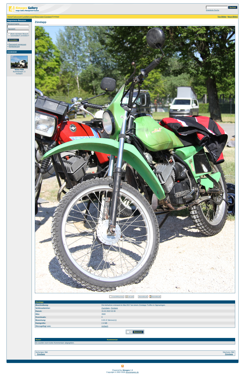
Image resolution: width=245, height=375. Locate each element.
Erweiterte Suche (212, 10)
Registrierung (14, 46)
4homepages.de (132, 372)
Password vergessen (17, 44)
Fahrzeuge (17, 17)
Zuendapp (106, 308)
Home (10, 17)
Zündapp (48, 17)
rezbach (105, 326)
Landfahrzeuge (28, 17)
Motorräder (39, 17)
